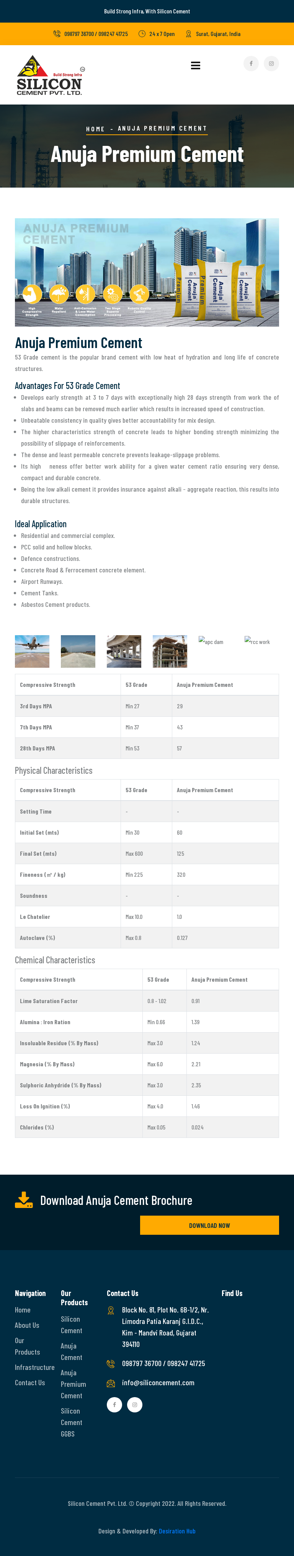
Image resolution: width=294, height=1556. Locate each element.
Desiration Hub (177, 1531)
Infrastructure (32, 1366)
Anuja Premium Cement (73, 1384)
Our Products (27, 1345)
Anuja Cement (71, 1351)
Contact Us (30, 1382)
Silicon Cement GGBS (71, 1422)
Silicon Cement (71, 1324)
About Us (27, 1324)
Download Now (209, 1225)
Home (95, 128)
